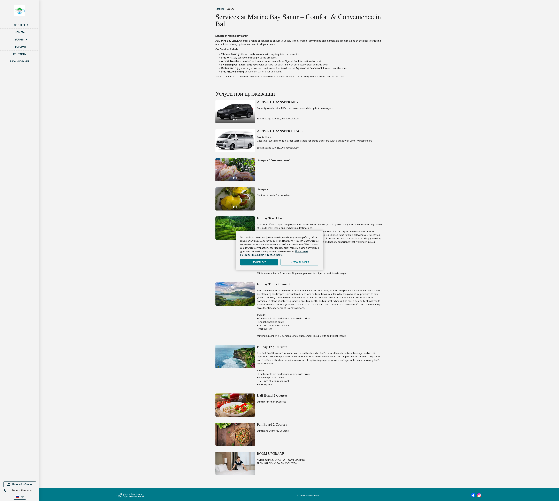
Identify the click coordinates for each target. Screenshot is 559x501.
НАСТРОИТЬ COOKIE (299, 262)
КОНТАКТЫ (19, 54)
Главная (220, 8)
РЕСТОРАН (20, 46)
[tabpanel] (235, 111)
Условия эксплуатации (308, 495)
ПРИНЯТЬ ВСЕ (259, 262)
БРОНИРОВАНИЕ (19, 61)
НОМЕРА (20, 32)
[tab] (234, 119)
